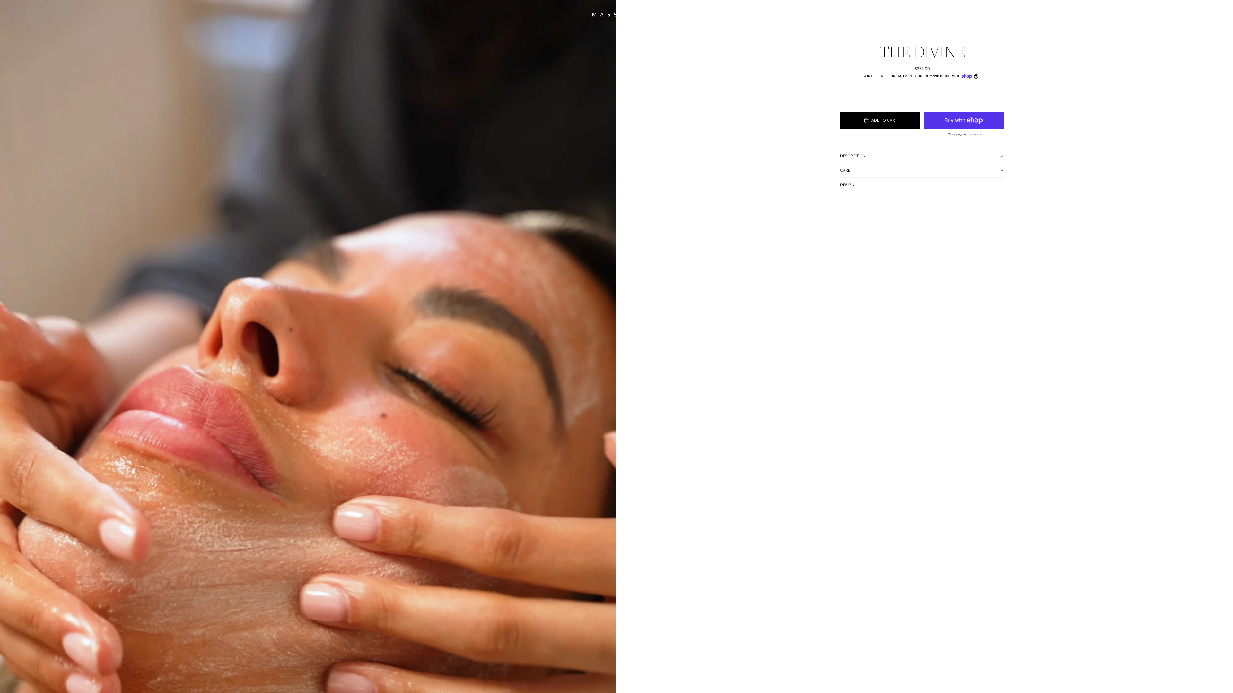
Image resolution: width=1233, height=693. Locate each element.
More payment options (964, 134)
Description (853, 155)
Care (845, 170)
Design (847, 184)
